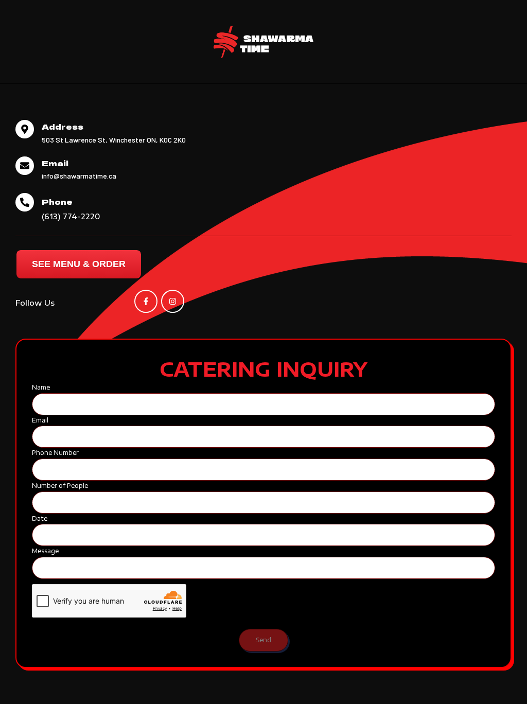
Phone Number (55, 452)
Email (55, 162)
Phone (57, 201)
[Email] (24, 165)
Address (62, 126)
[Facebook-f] (145, 301)
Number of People (60, 485)
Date (39, 518)
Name (41, 387)
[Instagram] (172, 301)
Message (45, 551)
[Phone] (24, 202)
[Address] (24, 129)
